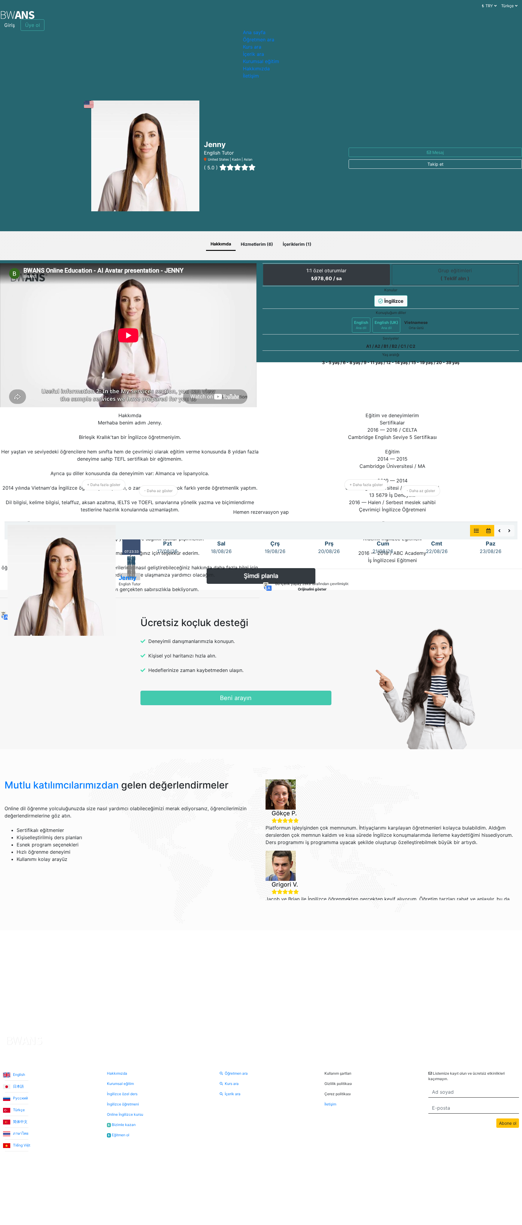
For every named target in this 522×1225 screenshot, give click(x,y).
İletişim (251, 76)
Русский (20, 1098)
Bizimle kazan (122, 1124)
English (18, 1074)
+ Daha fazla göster (103, 484)
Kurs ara (252, 47)
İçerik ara (253, 54)
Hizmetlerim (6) (257, 244)
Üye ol (32, 25)
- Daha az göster (158, 490)
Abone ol (507, 1123)
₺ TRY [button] (488, 5)
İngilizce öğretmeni (123, 1104)
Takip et (435, 164)
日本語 (18, 1086)
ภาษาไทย (20, 1133)
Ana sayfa (254, 32)
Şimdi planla (261, 576)
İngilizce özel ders (122, 1094)
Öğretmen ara (258, 40)
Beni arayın (236, 698)
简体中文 (19, 1121)
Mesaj (437, 152)
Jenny (128, 577)
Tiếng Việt (21, 1145)
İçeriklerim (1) (297, 244)
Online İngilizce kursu (125, 1114)
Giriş (9, 25)
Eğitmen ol (118, 1135)
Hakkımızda (256, 69)
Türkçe (18, 1110)
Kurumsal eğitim (261, 61)
